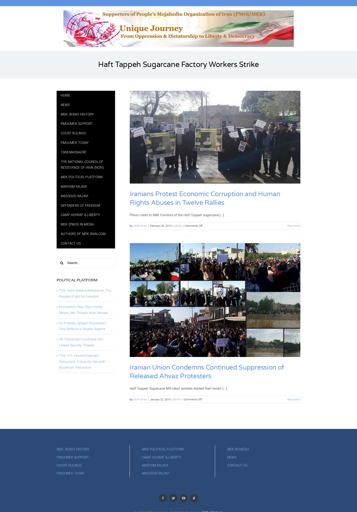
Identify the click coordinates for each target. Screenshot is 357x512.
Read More (293, 225)
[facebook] (163, 498)
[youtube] (184, 498)
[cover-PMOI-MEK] (178, 12)
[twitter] (173, 498)
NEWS (178, 225)
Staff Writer (140, 225)
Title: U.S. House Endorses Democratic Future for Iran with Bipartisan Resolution (82, 362)
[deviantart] (194, 498)
